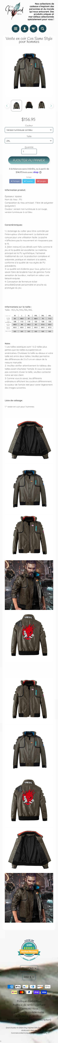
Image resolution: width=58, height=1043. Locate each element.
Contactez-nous (29, 1008)
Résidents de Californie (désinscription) (29, 1019)
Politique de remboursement (29, 1004)
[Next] (51, 105)
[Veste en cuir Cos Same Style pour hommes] (16, 105)
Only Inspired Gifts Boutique (34, 1028)
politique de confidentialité (29, 1012)
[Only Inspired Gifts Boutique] (14, 11)
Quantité (29, 147)
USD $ (27, 976)
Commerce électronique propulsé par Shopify (29, 1033)
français (27, 968)
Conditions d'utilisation (29, 1015)
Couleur (29, 125)
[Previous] (7, 105)
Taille (29, 136)
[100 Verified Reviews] (29, 962)
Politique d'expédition (29, 1001)
